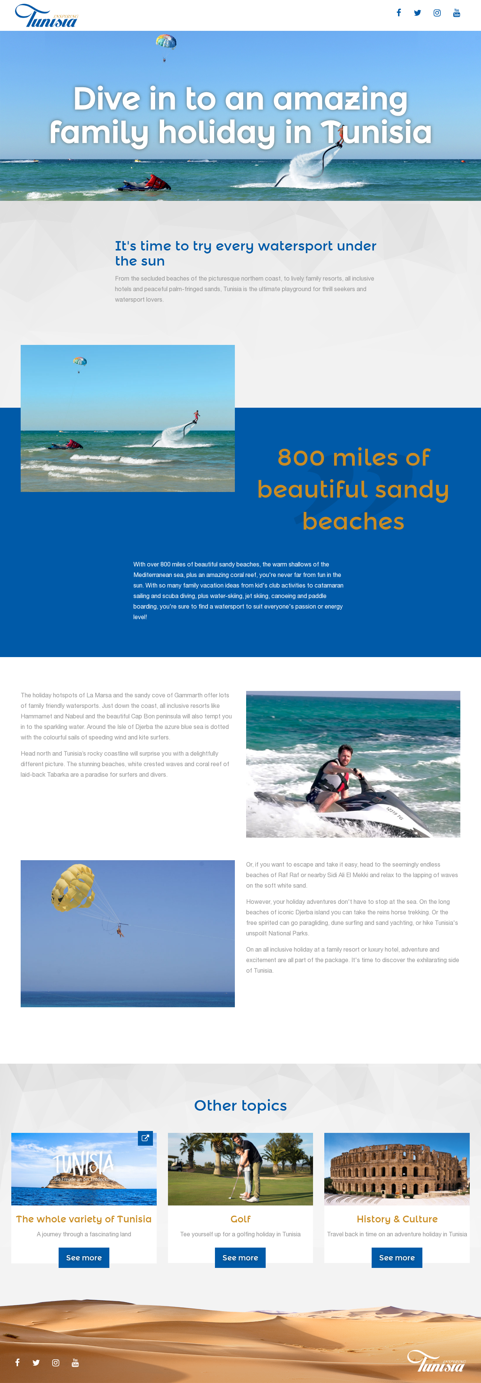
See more (84, 1257)
